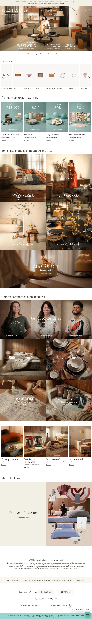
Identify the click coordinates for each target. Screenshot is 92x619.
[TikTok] (39, 606)
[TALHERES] (74, 75)
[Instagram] (42, 606)
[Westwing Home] (14, 10)
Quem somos (11, 580)
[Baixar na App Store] (65, 591)
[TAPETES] (40, 75)
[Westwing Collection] (39, 599)
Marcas (18, 580)
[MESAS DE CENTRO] (29, 75)
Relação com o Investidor (57, 580)
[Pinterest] (36, 606)
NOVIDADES (29, 14)
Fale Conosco (69, 580)
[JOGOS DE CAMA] (52, 75)
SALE (50, 14)
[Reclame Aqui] (70, 606)
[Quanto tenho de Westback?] (79, 10)
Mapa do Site (81, 580)
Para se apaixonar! (23, 517)
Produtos (4, 14)
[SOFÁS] (18, 75)
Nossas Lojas (24, 580)
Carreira (36, 580)
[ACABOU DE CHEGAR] (7, 75)
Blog (39, 580)
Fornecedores (46, 580)
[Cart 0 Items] (89, 10)
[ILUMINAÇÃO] (85, 75)
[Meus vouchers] (75, 10)
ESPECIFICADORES (41, 14)
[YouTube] (33, 606)
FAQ (75, 580)
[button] (82, 10)
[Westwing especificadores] (52, 599)
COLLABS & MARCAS (17, 14)
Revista (31, 580)
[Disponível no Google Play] (46, 591)
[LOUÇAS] (63, 75)
